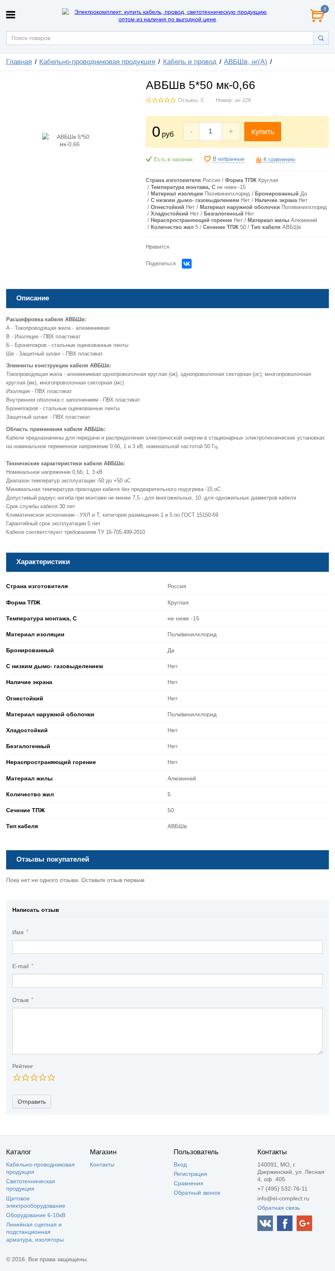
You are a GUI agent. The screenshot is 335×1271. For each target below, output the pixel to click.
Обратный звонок (197, 1192)
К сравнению (279, 159)
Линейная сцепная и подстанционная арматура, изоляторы (35, 1231)
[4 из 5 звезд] (42, 1077)
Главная (19, 62)
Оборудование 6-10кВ (35, 1215)
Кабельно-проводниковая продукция (97, 62)
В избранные (228, 159)
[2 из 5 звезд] (25, 1077)
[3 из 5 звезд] (33, 1077)
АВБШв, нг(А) (245, 62)
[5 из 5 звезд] (51, 1077)
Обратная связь (278, 1207)
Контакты (102, 1164)
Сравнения (188, 1183)
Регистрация (190, 1174)
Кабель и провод (190, 62)
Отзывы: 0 (190, 100)
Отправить (32, 1101)
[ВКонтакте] (187, 264)
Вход (180, 1164)
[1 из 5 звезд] (16, 1077)
